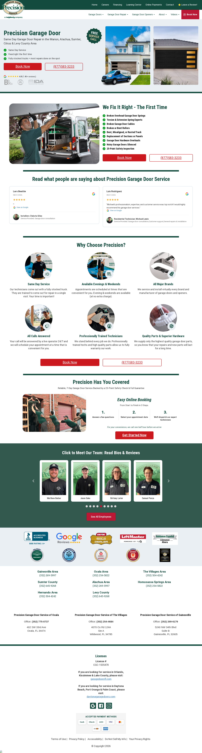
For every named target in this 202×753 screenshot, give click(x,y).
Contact (170, 5)
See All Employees (101, 516)
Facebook (101, 706)
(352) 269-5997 (47, 575)
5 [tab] (101, 506)
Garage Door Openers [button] (142, 14)
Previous (33, 480)
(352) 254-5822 (101, 575)
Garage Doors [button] (95, 14)
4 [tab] (97, 506)
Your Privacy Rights (139, 739)
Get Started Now (134, 435)
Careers (105, 5)
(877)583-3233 (63, 66)
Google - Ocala (93, 706)
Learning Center (133, 5)
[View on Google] (94, 194)
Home (94, 5)
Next (168, 480)
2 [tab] (90, 506)
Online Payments (154, 5)
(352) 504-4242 (154, 575)
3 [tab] (93, 506)
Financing (117, 5)
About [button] (162, 14)
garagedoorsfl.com (101, 679)
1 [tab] (86, 506)
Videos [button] (174, 14)
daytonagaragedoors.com (101, 696)
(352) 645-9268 (47, 585)
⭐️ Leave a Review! (187, 5)
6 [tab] (104, 506)
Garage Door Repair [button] (117, 14)
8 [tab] (111, 506)
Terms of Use (58, 739)
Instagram (109, 706)
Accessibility (95, 739)
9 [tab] (115, 506)
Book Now (23, 66)
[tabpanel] (54, 480)
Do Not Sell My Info (115, 739)
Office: (36, 621)
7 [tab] (108, 506)
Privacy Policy (76, 739)
